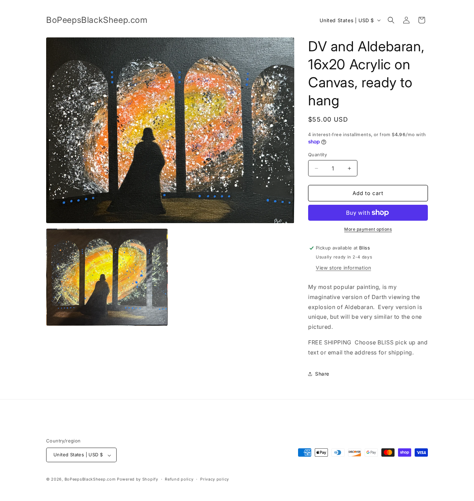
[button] (391, 20)
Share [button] (322, 374)
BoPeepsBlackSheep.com (90, 479)
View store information (343, 268)
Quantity (317, 154)
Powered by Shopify (137, 479)
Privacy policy (214, 479)
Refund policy (179, 479)
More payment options (368, 229)
